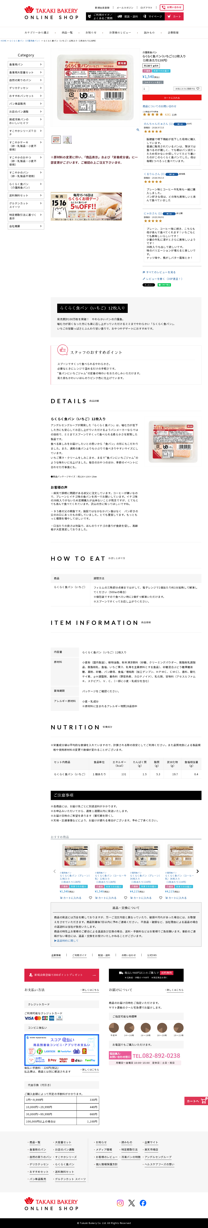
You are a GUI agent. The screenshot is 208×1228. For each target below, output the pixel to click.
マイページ (155, 16)
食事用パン (16, 64)
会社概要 (14, 226)
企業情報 (173, 32)
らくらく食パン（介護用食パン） (25, 40)
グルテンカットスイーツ (18, 205)
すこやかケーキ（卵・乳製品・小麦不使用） (23, 146)
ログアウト (147, 7)
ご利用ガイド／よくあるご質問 (103, 16)
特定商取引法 (129, 1149)
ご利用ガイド (79, 955)
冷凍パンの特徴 (131, 1157)
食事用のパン (38, 1149)
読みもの (149, 32)
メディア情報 (104, 1149)
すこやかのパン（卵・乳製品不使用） (23, 174)
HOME (4, 40)
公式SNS (152, 955)
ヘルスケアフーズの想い (160, 1164)
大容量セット (63, 1142)
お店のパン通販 (19, 111)
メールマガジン (125, 7)
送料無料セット (18, 195)
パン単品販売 (17, 103)
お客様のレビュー (120, 32)
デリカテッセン (18, 88)
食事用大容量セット (21, 72)
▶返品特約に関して (66, 940)
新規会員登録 (102, 7)
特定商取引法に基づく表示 (23, 216)
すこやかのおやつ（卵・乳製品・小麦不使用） (23, 161)
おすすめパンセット (21, 96)
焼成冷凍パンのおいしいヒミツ (19, 121)
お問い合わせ (174, 7)
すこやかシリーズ (66, 1157)
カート (177, 16)
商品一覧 (67, 32)
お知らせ (101, 1142)
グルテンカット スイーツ (70, 1179)
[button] (54, 871)
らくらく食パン (64, 1164)
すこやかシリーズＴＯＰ (22, 132)
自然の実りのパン (20, 80)
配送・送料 (131, 16)
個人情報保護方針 (107, 1164)
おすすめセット (39, 1172)
